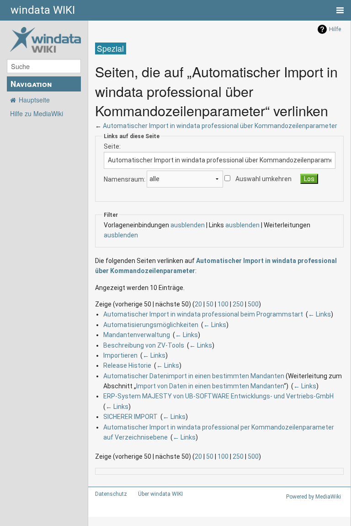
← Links (319, 314)
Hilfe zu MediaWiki (36, 113)
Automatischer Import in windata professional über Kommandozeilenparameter (220, 125)
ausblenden (187, 225)
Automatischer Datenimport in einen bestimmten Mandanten (193, 376)
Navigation (31, 83)
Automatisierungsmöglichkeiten (150, 324)
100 (223, 304)
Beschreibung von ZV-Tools (143, 345)
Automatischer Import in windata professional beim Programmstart (203, 314)
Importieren (120, 355)
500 (253, 304)
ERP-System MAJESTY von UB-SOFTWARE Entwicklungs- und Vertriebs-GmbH (218, 396)
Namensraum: (124, 178)
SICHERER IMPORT (130, 416)
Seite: (112, 146)
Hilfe (335, 29)
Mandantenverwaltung (136, 334)
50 (209, 304)
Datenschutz (111, 494)
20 (198, 304)
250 (238, 304)
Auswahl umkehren (263, 178)
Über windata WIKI (160, 494)
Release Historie (127, 365)
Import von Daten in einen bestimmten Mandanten (210, 386)
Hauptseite (34, 99)
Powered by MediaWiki (313, 497)
